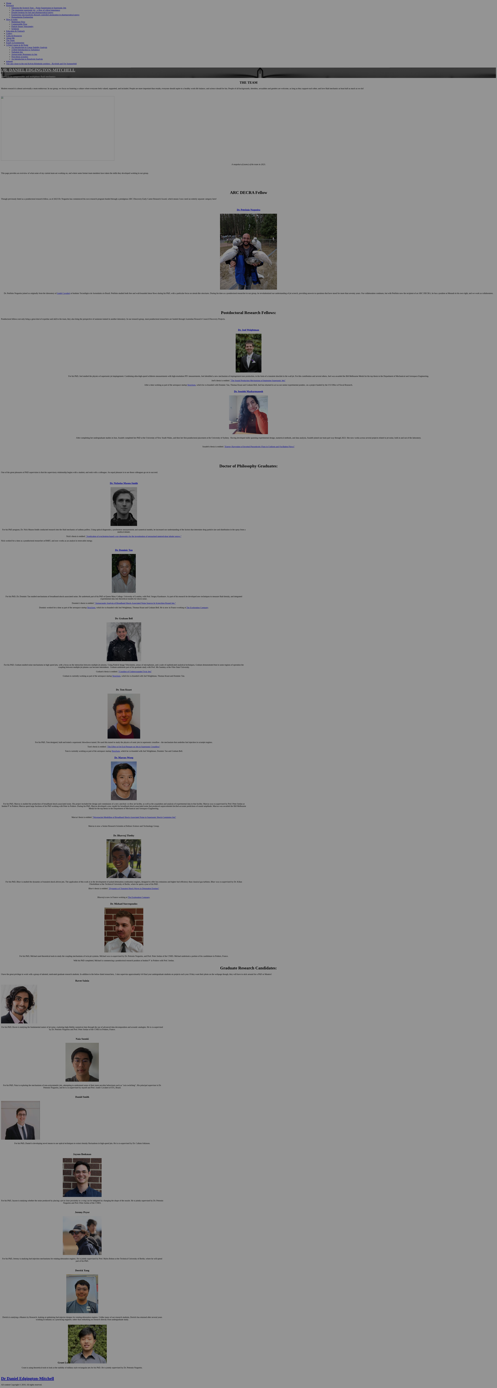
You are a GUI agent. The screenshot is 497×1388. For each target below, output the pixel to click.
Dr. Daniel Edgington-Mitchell (38, 70)
